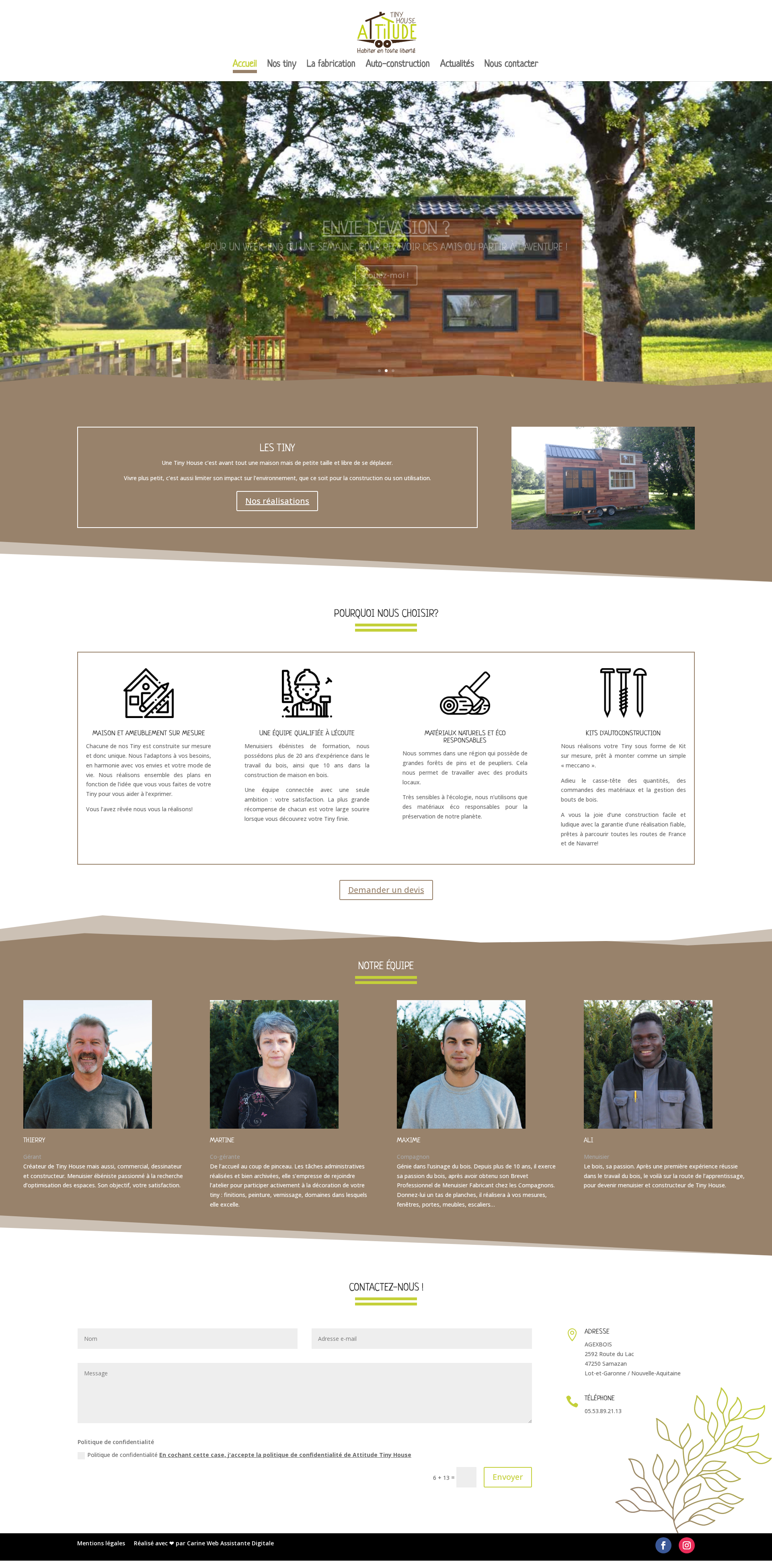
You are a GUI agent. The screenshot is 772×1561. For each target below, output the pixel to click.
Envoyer (508, 1476)
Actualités (457, 66)
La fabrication (331, 66)
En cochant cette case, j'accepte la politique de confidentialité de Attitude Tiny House (285, 1455)
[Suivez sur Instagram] (687, 1545)
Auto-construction (398, 66)
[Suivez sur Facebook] (663, 1545)
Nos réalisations (277, 500)
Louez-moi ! (386, 256)
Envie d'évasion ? (386, 210)
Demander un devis (386, 889)
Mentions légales (101, 1544)
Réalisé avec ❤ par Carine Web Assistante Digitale (204, 1544)
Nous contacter (511, 66)
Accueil (245, 66)
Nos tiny (281, 66)
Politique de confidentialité (249, 1455)
